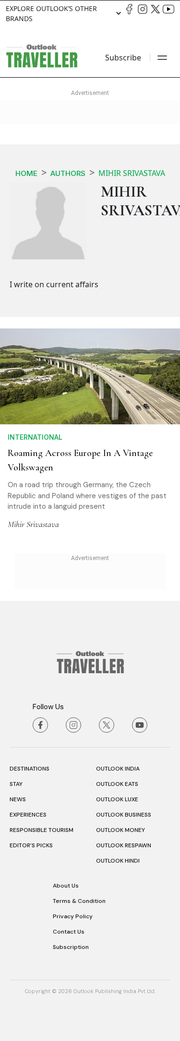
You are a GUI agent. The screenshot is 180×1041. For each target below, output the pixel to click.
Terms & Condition (79, 901)
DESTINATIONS (29, 768)
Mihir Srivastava (33, 524)
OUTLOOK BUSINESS (123, 815)
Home (26, 173)
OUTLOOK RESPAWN (123, 845)
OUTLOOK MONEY (120, 830)
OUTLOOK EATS (117, 784)
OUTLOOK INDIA (118, 768)
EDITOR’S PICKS (31, 845)
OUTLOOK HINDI (118, 861)
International (35, 437)
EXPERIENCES (28, 815)
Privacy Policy (73, 916)
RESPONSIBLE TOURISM (41, 830)
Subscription (71, 947)
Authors (67, 173)
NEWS (18, 799)
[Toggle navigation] (162, 57)
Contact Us (68, 932)
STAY (16, 784)
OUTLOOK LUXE (117, 799)
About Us (66, 885)
